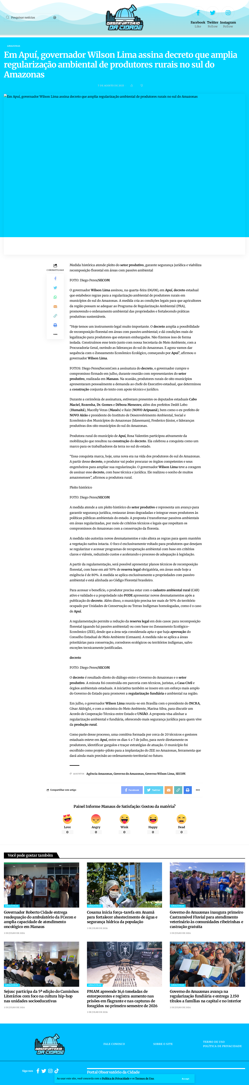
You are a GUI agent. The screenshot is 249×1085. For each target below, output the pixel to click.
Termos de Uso (144, 1078)
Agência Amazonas (99, 773)
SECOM (180, 773)
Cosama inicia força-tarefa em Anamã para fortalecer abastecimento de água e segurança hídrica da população (122, 917)
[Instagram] (228, 17)
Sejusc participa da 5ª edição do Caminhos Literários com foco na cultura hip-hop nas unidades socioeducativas (41, 996)
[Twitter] (212, 17)
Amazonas (13, 46)
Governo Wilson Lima (159, 773)
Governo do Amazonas (129, 773)
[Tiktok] (56, 1071)
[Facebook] (198, 17)
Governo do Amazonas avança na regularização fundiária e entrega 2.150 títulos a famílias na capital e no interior (205, 996)
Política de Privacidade (116, 1078)
